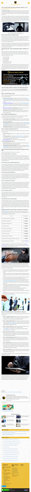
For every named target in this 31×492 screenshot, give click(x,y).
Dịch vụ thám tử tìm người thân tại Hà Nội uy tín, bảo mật (25, 424)
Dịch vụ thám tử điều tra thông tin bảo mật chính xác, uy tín (10, 439)
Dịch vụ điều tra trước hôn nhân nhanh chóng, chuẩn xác (10, 424)
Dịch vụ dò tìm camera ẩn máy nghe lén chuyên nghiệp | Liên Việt (25, 416)
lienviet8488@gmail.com (6, 328)
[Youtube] (27, 490)
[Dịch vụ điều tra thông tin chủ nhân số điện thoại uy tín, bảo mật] (4, 416)
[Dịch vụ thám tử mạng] (18, 421)
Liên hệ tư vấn (14, 476)
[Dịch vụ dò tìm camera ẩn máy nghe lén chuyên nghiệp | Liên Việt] (18, 416)
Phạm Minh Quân (12, 395)
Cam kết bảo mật (14, 471)
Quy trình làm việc (15, 470)
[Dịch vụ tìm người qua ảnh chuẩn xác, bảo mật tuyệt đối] (4, 421)
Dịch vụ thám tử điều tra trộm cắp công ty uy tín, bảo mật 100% (11, 452)
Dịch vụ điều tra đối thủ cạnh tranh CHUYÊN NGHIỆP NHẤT (10, 454)
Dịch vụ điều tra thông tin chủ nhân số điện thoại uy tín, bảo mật (8, 411)
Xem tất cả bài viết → (9, 400)
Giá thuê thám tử (14, 469)
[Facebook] (24, 490)
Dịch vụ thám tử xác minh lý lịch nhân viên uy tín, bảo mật (10, 460)
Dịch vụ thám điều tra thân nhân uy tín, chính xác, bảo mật (10, 458)
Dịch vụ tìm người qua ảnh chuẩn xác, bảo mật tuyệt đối (10, 420)
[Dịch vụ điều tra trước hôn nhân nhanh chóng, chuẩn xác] (4, 425)
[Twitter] (26, 490)
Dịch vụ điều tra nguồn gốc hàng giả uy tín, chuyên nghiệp (10, 456)
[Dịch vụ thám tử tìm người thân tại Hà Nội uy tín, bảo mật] (18, 425)
